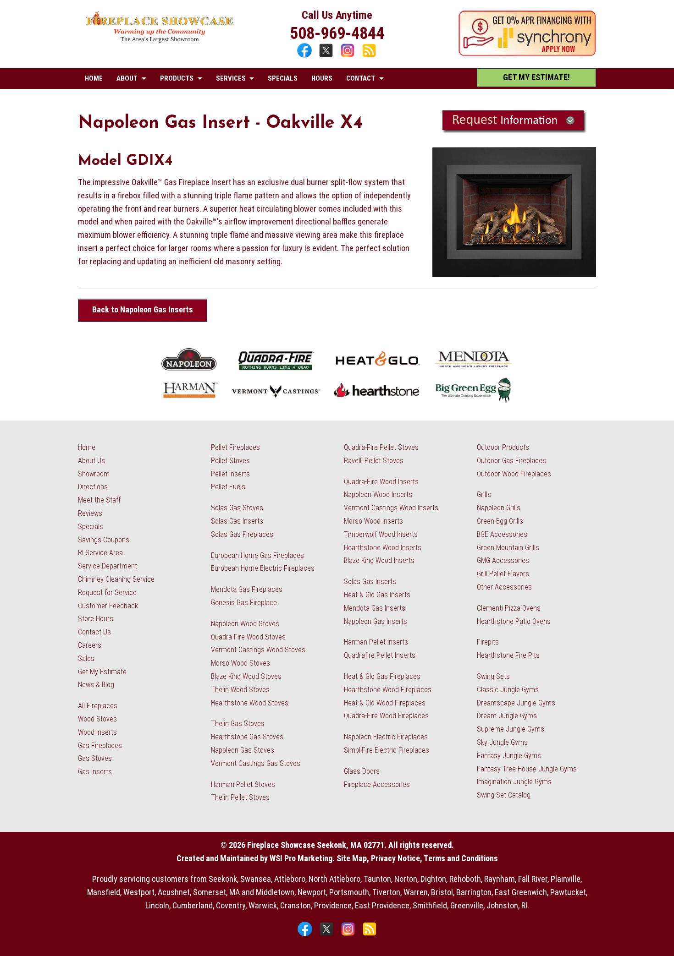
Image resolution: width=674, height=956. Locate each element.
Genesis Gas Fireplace (244, 602)
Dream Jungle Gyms (507, 715)
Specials (90, 526)
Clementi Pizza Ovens (509, 608)
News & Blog (96, 684)
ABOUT (127, 78)
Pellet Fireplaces (235, 447)
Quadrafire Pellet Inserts (379, 655)
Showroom (94, 474)
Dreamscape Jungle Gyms (516, 703)
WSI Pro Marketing (301, 858)
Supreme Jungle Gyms (510, 729)
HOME (94, 78)
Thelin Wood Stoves (240, 689)
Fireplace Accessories (377, 784)
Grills (484, 494)
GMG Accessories (503, 560)
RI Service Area (100, 552)
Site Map (352, 858)
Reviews (90, 513)
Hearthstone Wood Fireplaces (387, 689)
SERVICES (231, 78)
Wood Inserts (97, 732)
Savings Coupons (103, 539)
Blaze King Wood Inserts (379, 560)
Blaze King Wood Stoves (246, 676)
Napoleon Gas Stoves (242, 750)
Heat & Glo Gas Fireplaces (382, 676)
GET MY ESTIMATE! (536, 77)
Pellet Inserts (230, 474)
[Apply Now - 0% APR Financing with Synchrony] (527, 53)
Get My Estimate (102, 671)
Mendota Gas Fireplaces (246, 589)
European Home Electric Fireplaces (263, 568)
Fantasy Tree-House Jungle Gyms (527, 769)
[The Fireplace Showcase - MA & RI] (159, 40)
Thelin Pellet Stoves (240, 797)
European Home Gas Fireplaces (257, 555)
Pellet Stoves (230, 460)
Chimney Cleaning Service (116, 579)
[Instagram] (349, 56)
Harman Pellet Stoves (243, 784)
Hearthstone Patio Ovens (514, 621)
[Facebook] (305, 56)
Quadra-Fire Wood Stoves (248, 637)
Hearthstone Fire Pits (508, 655)
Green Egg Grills (500, 521)
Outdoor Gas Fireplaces (511, 460)
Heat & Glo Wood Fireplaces (384, 703)
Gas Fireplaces (100, 745)
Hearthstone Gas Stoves (247, 736)
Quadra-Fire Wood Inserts (381, 481)
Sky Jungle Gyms (502, 742)
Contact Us (94, 632)
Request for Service (107, 592)
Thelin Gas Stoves (238, 723)
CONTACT (360, 78)
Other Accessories (504, 587)
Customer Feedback (108, 605)
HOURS (321, 78)
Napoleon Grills (498, 507)
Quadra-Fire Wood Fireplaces (386, 715)
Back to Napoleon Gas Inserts (142, 309)
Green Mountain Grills (508, 547)
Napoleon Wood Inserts (378, 494)
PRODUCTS (176, 78)
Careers (89, 645)
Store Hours (95, 618)
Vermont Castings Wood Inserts (391, 507)
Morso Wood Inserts (373, 521)
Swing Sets (493, 676)
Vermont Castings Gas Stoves (255, 763)
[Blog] (369, 56)
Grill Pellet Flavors (503, 573)
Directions (93, 486)
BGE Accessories (502, 534)
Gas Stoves (95, 758)
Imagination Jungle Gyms (514, 781)
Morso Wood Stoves (240, 663)
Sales (86, 658)
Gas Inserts (95, 771)
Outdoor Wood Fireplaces (514, 474)
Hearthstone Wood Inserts (382, 547)
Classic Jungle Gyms (508, 689)
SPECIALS (283, 78)
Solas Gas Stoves (237, 507)
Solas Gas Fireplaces (242, 534)
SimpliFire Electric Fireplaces (386, 750)
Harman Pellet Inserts (376, 642)
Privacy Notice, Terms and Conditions (434, 858)
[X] (327, 56)
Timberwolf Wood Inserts (381, 534)
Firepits (488, 642)
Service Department (107, 566)
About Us (91, 460)
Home (86, 447)
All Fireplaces (97, 705)
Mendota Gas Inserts (374, 608)
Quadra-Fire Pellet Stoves (381, 447)
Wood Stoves (97, 719)
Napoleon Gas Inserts (375, 621)
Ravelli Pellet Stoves (373, 460)
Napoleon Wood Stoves (245, 623)
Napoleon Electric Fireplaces (386, 736)
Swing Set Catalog (503, 795)
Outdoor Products (503, 447)
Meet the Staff (99, 500)
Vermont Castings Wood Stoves (258, 649)
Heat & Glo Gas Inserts (377, 594)
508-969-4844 (337, 33)
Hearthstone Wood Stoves (249, 703)
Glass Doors (362, 771)
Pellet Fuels (228, 486)
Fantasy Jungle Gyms (509, 755)
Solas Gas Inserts (237, 521)
